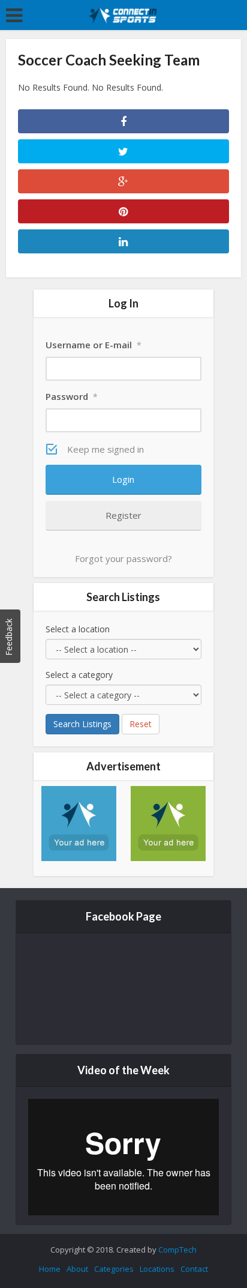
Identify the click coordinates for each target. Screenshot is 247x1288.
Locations (157, 1268)
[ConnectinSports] (124, 14)
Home (50, 1268)
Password (72, 396)
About (77, 1268)
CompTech (177, 1249)
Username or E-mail (93, 345)
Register (123, 515)
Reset (140, 724)
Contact (194, 1268)
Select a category (79, 674)
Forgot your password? (123, 558)
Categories (114, 1268)
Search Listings (82, 724)
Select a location (78, 629)
